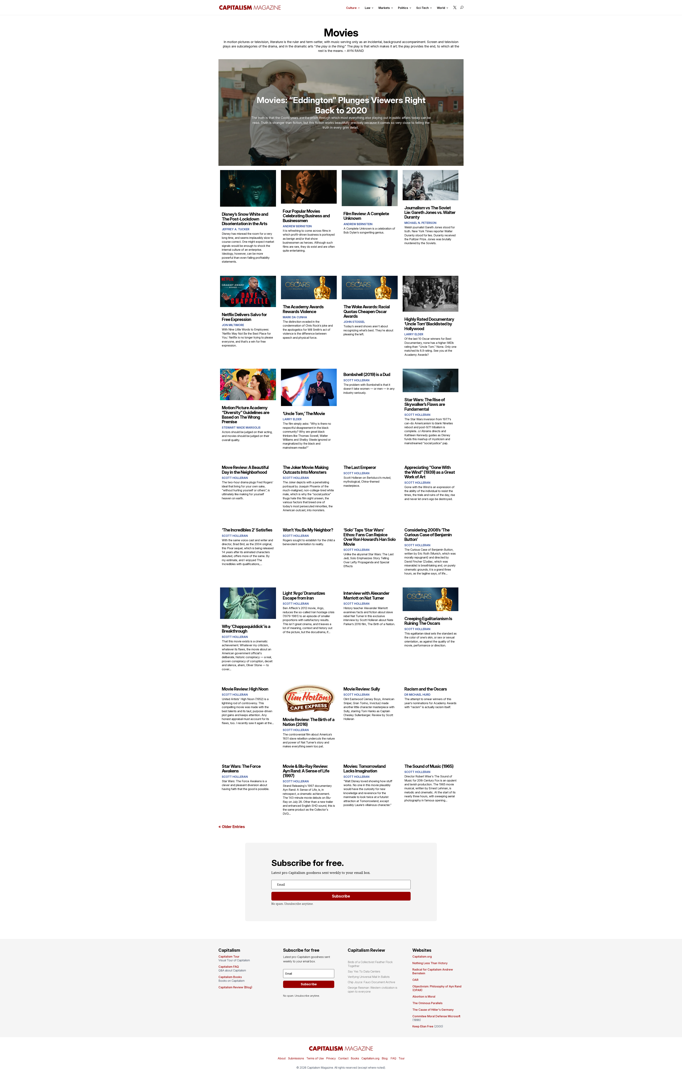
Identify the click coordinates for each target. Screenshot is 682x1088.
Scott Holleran (356, 380)
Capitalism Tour (228, 956)
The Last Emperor (359, 467)
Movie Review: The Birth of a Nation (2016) (308, 722)
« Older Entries (231, 826)
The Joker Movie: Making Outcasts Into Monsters (305, 470)
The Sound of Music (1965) (428, 766)
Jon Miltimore (233, 325)
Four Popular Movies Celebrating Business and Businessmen (306, 216)
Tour (402, 1058)
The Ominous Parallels (427, 1003)
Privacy (330, 1058)
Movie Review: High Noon (245, 689)
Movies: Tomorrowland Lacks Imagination (364, 768)
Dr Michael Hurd (417, 694)
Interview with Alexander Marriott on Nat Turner (366, 595)
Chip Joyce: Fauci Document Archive (371, 982)
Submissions (295, 1058)
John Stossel (354, 322)
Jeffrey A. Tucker (235, 229)
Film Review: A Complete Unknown (366, 216)
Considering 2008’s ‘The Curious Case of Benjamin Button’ (428, 534)
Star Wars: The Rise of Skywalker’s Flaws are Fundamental (424, 404)
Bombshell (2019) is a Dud (366, 374)
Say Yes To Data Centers (364, 971)
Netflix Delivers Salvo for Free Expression (244, 317)
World (441, 8)
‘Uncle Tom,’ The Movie (304, 413)
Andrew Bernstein (297, 226)
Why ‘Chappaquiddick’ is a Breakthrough (246, 629)
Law (367, 8)
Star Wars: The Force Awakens (241, 768)
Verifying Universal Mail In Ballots (369, 977)
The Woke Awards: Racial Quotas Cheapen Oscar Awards (366, 311)
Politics (403, 8)
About (282, 1058)
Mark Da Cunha (295, 317)
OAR (415, 980)
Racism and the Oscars (425, 689)
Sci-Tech (422, 8)
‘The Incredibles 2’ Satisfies (247, 530)
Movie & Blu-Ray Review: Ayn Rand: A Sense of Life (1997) (306, 771)
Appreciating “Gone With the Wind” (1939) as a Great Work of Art (429, 472)
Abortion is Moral (423, 996)
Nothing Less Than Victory (430, 963)
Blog (385, 1058)
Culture (351, 8)
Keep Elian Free (422, 1026)
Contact (342, 1058)
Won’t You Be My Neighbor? (308, 530)
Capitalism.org (422, 956)
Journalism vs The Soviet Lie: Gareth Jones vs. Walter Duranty (429, 212)
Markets (384, 8)
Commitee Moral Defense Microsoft (436, 1016)
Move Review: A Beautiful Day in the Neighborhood (245, 470)
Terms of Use (315, 1058)
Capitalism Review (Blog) (235, 987)
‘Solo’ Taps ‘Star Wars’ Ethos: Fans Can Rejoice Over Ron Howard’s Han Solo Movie (369, 537)
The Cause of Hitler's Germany (433, 1009)
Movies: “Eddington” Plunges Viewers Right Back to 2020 (341, 105)
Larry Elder (413, 334)
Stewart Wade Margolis (241, 427)
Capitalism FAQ (228, 966)
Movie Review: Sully (361, 689)
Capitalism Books (230, 977)
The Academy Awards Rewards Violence (303, 309)
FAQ (393, 1058)
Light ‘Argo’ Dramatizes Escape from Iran (304, 595)
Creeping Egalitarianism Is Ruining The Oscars (428, 621)
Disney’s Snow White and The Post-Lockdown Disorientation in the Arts (245, 219)
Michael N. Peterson (420, 223)
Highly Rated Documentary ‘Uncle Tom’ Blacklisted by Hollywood (429, 324)
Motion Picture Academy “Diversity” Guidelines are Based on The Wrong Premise (245, 414)
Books (355, 1058)
